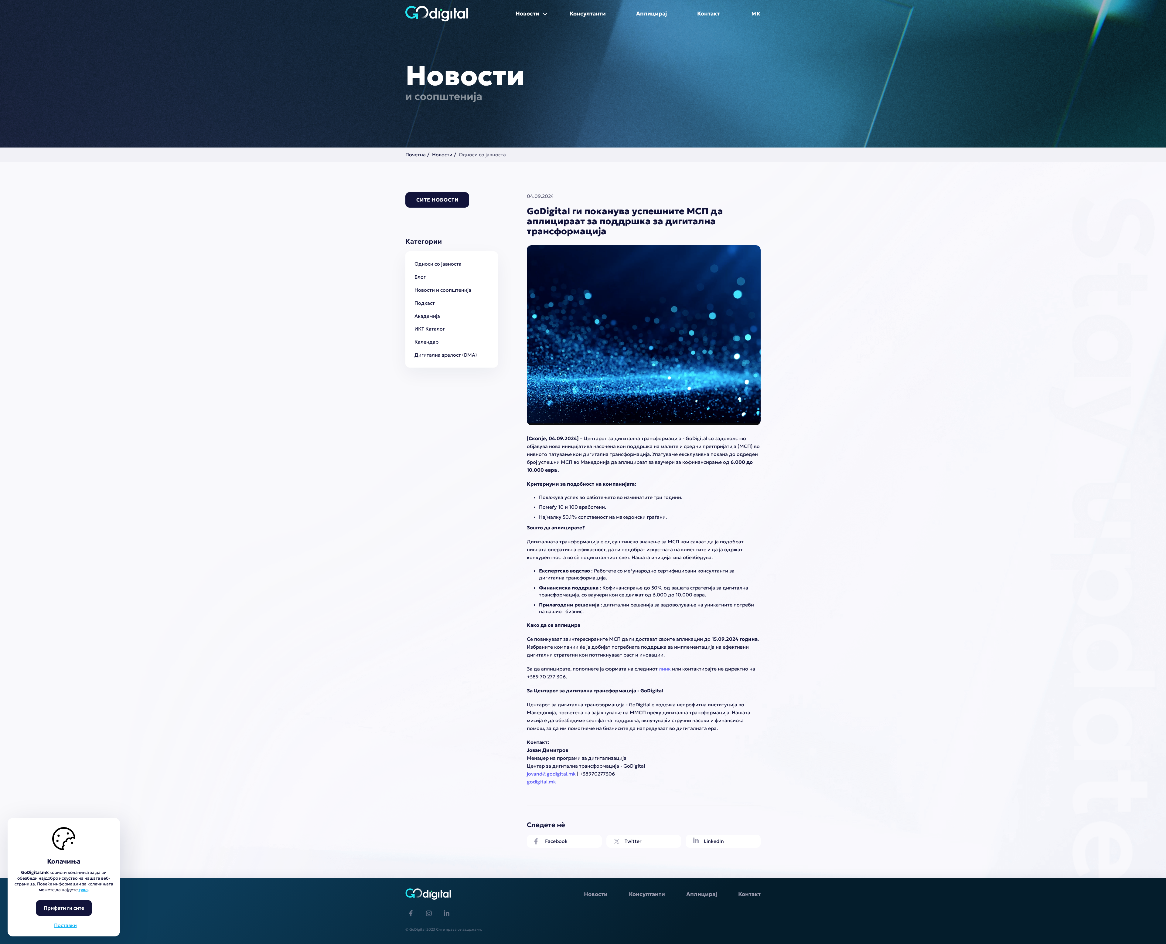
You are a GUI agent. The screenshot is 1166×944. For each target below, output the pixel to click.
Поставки (65, 925)
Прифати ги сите (64, 908)
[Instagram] (428, 914)
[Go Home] (436, 13)
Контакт (708, 13)
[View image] (644, 334)
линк (665, 669)
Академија (427, 316)
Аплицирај (651, 13)
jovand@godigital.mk (551, 774)
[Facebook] (410, 914)
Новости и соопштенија (442, 290)
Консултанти (588, 13)
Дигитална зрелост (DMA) (445, 355)
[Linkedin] (446, 914)
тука (83, 889)
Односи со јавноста (438, 264)
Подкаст (424, 303)
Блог (420, 277)
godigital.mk (541, 782)
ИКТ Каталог (429, 329)
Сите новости (437, 200)
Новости (527, 13)
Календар (426, 342)
